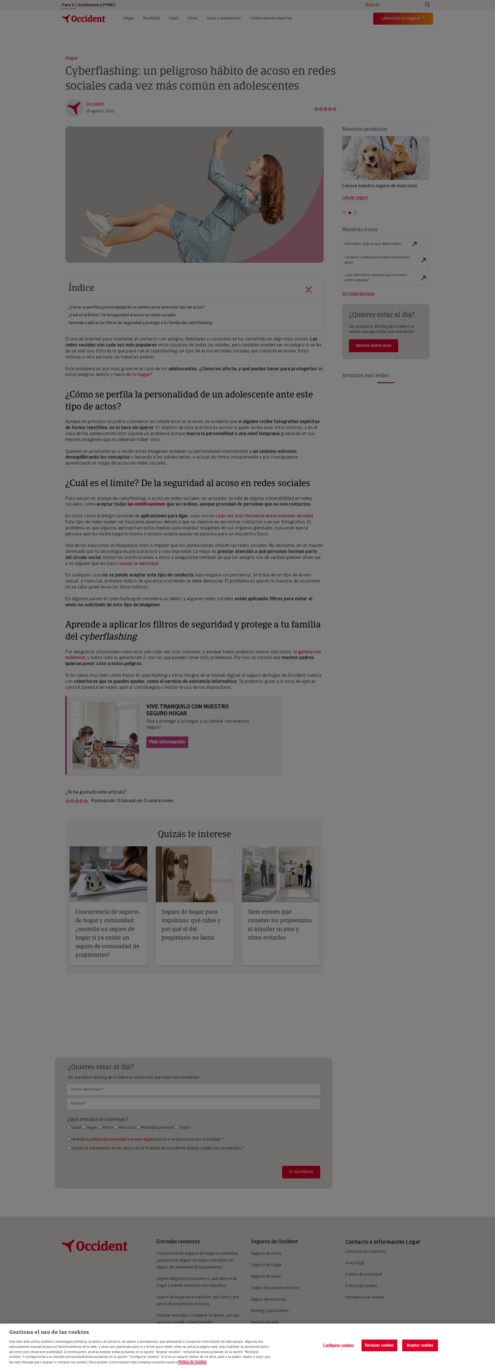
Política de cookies (192, 1362)
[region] (247, 1346)
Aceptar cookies (420, 1345)
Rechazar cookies (379, 1345)
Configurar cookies (338, 1345)
